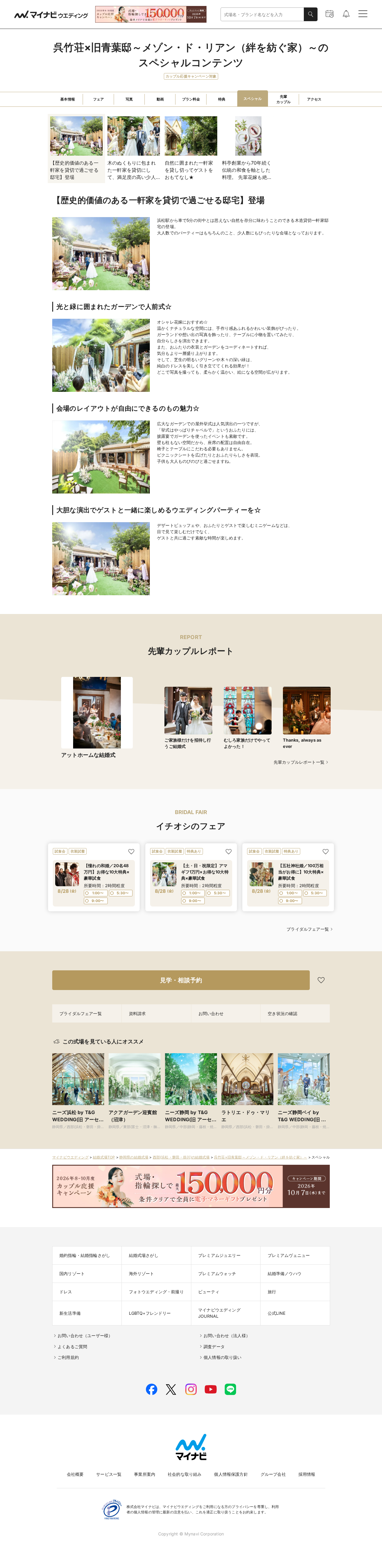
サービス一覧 (108, 1474)
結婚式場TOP (104, 1157)
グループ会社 (273, 1474)
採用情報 (306, 1474)
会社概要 (75, 1474)
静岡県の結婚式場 (133, 1157)
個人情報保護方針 (231, 1474)
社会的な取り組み (184, 1474)
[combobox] (262, 14)
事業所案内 (144, 1474)
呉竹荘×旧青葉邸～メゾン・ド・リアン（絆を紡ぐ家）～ (260, 1157)
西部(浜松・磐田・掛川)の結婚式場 (181, 1157)
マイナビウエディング (70, 1157)
